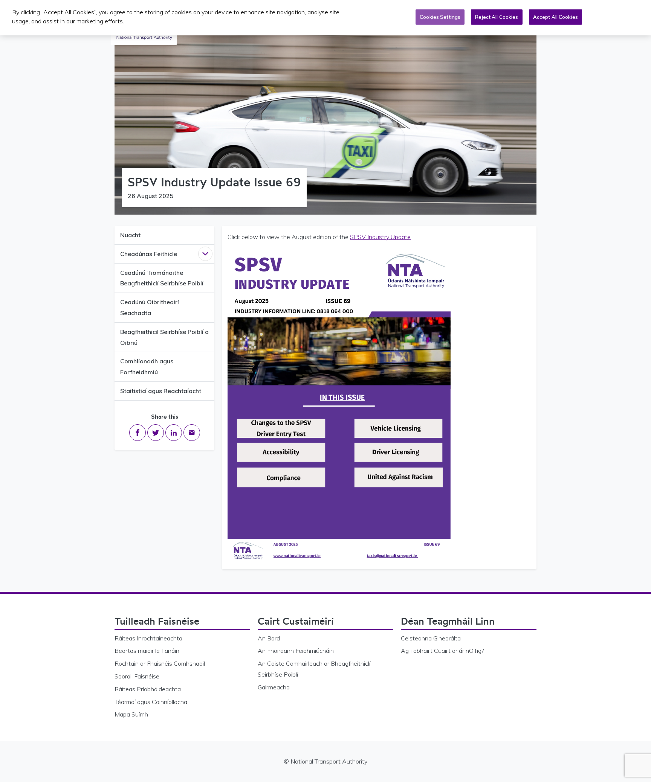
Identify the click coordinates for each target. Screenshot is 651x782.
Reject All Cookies (496, 17)
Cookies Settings (440, 17)
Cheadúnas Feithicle (148, 254)
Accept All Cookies (555, 17)
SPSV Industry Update (380, 237)
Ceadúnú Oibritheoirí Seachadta (149, 307)
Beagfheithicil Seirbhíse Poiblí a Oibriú (164, 337)
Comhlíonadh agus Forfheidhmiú (146, 366)
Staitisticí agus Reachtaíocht (160, 391)
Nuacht (130, 235)
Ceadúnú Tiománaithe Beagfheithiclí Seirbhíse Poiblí (161, 278)
